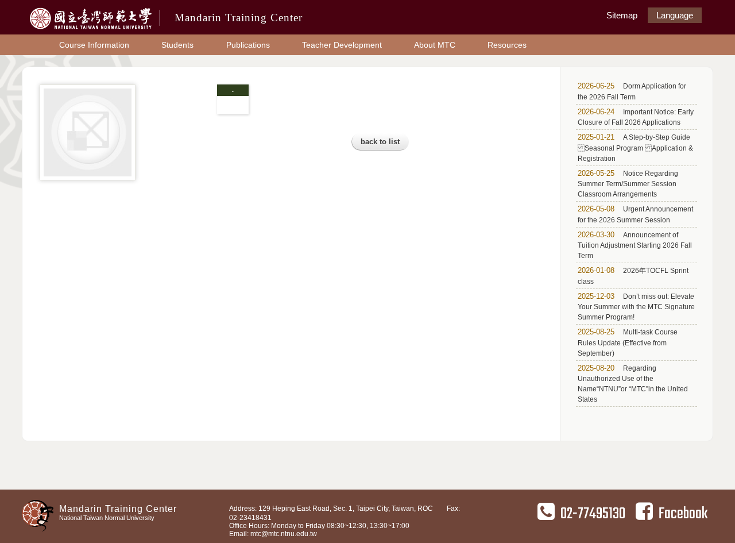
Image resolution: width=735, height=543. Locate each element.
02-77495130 (592, 514)
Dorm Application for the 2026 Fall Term (632, 91)
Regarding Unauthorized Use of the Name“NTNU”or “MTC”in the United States (633, 384)
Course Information (94, 44)
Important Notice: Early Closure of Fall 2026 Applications (636, 117)
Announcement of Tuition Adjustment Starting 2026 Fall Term (635, 245)
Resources (507, 44)
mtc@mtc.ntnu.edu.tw (283, 534)
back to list (380, 141)
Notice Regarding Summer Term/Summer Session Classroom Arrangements (628, 184)
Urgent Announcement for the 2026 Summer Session (635, 214)
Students (177, 44)
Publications (248, 44)
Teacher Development (342, 44)
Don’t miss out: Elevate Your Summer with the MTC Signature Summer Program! (636, 307)
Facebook (683, 514)
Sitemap (621, 15)
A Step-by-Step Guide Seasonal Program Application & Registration (635, 148)
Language (674, 15)
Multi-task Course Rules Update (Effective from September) (628, 342)
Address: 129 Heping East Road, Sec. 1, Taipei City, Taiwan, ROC (331, 509)
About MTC (434, 44)
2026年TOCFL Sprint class (633, 276)
